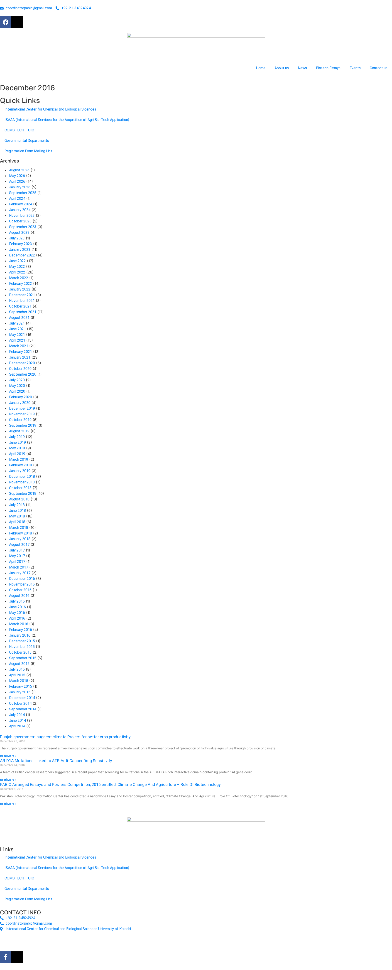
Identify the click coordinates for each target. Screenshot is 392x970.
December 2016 (22, 578)
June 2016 (17, 607)
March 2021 (18, 346)
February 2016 (20, 630)
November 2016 (22, 584)
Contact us (378, 68)
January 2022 (19, 289)
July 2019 (17, 437)
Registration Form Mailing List (28, 151)
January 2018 (19, 539)
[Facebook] (5, 22)
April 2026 (17, 181)
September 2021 (22, 312)
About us (281, 68)
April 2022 (17, 272)
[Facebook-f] (5, 957)
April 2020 (17, 391)
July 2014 (17, 715)
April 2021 (17, 340)
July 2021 (17, 323)
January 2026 (19, 187)
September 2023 (22, 227)
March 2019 (18, 459)
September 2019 (22, 425)
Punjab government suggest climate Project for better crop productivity (65, 736)
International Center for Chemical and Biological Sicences (50, 109)
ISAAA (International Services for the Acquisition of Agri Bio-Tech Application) (67, 120)
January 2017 (19, 573)
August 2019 (19, 431)
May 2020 (17, 386)
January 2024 (19, 210)
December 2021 (22, 295)
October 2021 (20, 306)
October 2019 (20, 420)
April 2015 (17, 675)
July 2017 (17, 550)
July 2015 (17, 669)
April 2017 (17, 561)
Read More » (8, 756)
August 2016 (19, 595)
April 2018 (17, 522)
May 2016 (17, 613)
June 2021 (17, 329)
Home (260, 68)
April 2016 (17, 618)
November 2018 (22, 482)
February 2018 (20, 533)
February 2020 (20, 397)
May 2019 (17, 448)
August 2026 (19, 170)
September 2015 (22, 658)
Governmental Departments (27, 140)
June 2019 (17, 442)
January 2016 (19, 635)
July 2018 (17, 505)
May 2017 (17, 556)
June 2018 (17, 510)
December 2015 (22, 641)
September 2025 (22, 193)
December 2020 (22, 363)
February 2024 (20, 204)
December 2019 (22, 408)
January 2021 (19, 357)
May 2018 (17, 516)
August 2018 (19, 499)
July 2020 (17, 380)
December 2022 (22, 255)
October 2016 (20, 590)
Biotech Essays (328, 68)
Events (355, 68)
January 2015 (19, 692)
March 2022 (18, 278)
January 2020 (19, 403)
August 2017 (19, 544)
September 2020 (22, 374)
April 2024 (17, 198)
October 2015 (20, 652)
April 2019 (17, 454)
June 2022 (17, 261)
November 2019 (22, 414)
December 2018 (22, 476)
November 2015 (22, 647)
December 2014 (22, 698)
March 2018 (18, 527)
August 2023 (19, 232)
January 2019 (19, 471)
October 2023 (20, 221)
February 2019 (20, 465)
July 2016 (17, 601)
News (302, 68)
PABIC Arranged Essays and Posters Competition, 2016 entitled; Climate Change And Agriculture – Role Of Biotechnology (110, 784)
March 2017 (18, 567)
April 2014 (17, 726)
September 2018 (22, 493)
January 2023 (19, 249)
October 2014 (20, 703)
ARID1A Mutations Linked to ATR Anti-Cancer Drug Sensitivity (56, 760)
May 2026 (17, 176)
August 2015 (19, 664)
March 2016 (18, 624)
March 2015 (18, 681)
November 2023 (22, 215)
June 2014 (17, 720)
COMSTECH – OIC (19, 130)
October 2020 (20, 369)
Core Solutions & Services (92, 940)
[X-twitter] (17, 22)
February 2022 (20, 283)
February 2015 (20, 686)
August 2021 (19, 317)
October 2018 (20, 488)
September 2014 (22, 709)
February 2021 (20, 352)
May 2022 (17, 266)
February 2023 (20, 244)
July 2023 (17, 238)
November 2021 (22, 300)
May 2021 (17, 334)
